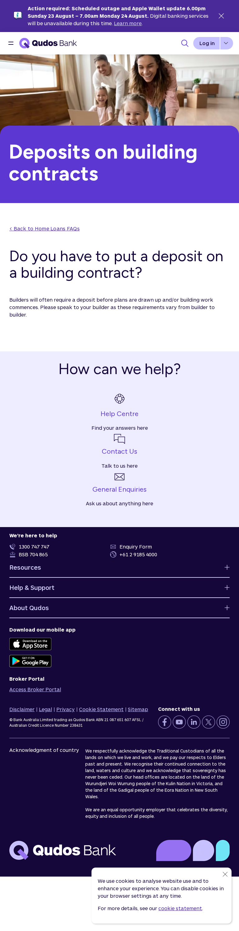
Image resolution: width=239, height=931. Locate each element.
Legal (45, 709)
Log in (207, 43)
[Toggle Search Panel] (185, 43)
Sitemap (138, 709)
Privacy (65, 709)
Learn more (128, 23)
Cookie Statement (101, 709)
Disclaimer (22, 709)
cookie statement (180, 908)
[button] (11, 43)
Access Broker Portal (35, 689)
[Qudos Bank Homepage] (48, 43)
